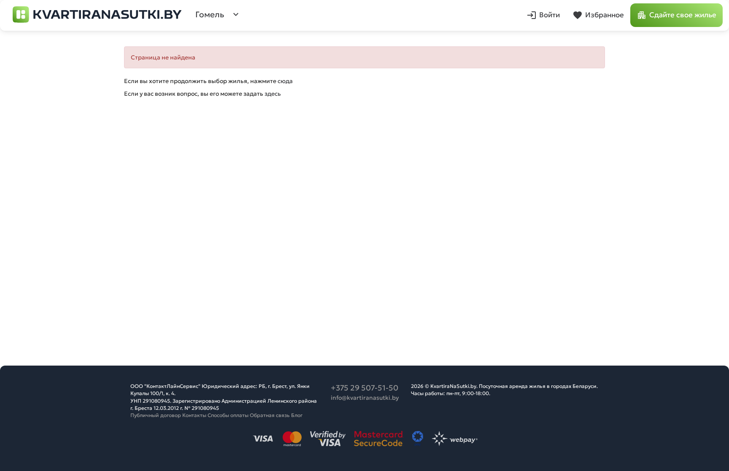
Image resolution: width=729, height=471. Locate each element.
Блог (296, 415)
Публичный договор (155, 415)
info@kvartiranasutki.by (365, 397)
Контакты (194, 415)
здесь (273, 93)
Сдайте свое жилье (682, 15)
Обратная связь (270, 415)
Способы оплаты (228, 415)
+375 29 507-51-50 (364, 388)
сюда (285, 81)
